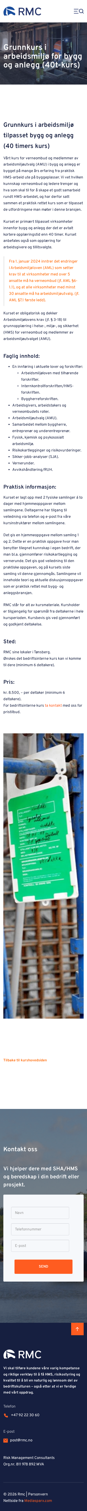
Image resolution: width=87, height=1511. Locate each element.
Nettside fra (27, 1501)
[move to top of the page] (77, 1329)
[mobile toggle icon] (77, 11)
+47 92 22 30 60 (25, 1415)
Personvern (38, 1494)
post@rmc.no (21, 1440)
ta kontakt (53, 705)
